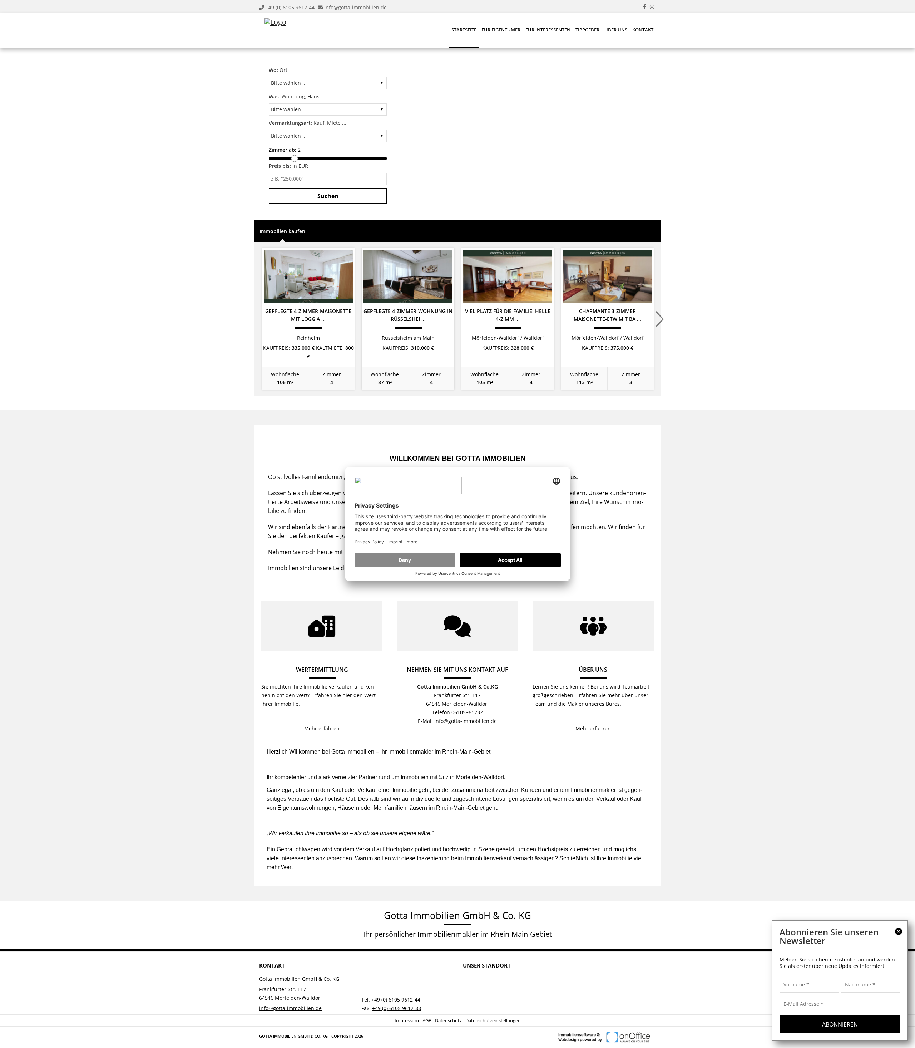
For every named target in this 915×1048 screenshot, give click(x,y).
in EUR (288, 165)
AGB (426, 1020)
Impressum (407, 1020)
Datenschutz (448, 1020)
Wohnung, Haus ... (297, 96)
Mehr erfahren (322, 728)
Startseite (463, 29)
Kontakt (642, 29)
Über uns (615, 29)
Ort (278, 70)
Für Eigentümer (500, 29)
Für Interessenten (547, 29)
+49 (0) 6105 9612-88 (396, 1008)
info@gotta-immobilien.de (355, 7)
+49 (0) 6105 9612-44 (290, 7)
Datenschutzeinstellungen (493, 1020)
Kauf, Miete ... (307, 122)
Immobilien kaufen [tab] (282, 231)
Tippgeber (587, 29)
